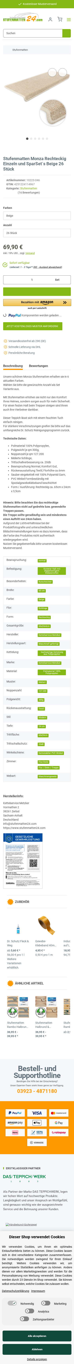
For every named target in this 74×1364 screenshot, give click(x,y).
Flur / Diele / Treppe (49, 767)
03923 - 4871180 (37, 1091)
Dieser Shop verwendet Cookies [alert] (37, 1237)
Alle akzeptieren (37, 1336)
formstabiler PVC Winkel (51, 753)
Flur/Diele (43, 762)
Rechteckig (44, 617)
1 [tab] (27, 139)
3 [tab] (35, 139)
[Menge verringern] (7, 280)
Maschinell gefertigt (49, 644)
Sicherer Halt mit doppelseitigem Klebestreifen (51, 571)
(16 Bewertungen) (29, 192)
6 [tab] (47, 139)
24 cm (42, 726)
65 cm (42, 590)
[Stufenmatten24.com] (22, 17)
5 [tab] (43, 139)
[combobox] (37, 216)
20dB (41, 744)
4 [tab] (39, 139)
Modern (42, 717)
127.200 (42, 691)
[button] (50, 19)
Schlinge (43, 608)
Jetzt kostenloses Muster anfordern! (32, 326)
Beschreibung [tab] (13, 366)
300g (41, 700)
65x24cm (43, 735)
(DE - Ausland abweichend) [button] (47, 267)
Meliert (42, 682)
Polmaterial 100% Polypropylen (51, 672)
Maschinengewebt (48, 776)
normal (42, 560)
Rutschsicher (45, 582)
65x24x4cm (44, 626)
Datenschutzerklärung (15, 1290)
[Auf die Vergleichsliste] (52, 72)
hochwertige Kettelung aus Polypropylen (52, 653)
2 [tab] (31, 139)
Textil (41, 708)
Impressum (38, 1290)
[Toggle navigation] (68, 19)
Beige (41, 599)
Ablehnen (37, 1349)
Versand (30, 253)
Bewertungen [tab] (38, 366)
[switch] (12, 1303)
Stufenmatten (28, 188)
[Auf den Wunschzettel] (62, 72)
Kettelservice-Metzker (49, 635)
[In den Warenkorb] (6, 61)
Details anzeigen (37, 1359)
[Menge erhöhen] (66, 280)
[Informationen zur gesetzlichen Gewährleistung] (23, 860)
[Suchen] (66, 33)
